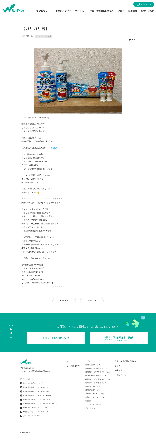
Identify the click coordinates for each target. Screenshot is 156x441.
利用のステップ (63, 10)
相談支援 (88, 401)
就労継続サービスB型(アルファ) (95, 376)
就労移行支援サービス (92, 365)
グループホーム (90, 408)
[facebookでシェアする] (133, 40)
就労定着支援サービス (92, 386)
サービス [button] (79, 10)
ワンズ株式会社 (28, 379)
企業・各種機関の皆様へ (102, 10)
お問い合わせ (146, 4)
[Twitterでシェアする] (130, 40)
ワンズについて (73, 366)
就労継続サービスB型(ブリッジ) (95, 383)
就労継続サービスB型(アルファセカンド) (98, 379)
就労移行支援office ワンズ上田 (33, 383)
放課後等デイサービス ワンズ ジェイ (35, 408)
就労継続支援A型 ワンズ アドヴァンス (35, 387)
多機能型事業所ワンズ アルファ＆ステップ (37, 399)
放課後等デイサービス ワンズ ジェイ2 (35, 412)
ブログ (121, 10)
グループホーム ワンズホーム (33, 416)
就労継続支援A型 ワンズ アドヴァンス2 (36, 391)
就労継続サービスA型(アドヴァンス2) (97, 372)
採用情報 (132, 10)
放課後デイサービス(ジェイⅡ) (95, 397)
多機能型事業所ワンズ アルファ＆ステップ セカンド (40, 404)
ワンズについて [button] (42, 10)
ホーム (69, 361)
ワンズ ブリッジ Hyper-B (43, 36)
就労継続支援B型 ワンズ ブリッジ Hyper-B (37, 395)
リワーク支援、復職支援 (93, 404)
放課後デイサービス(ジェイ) (94, 394)
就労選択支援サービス (92, 390)
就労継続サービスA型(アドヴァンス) (97, 368)
